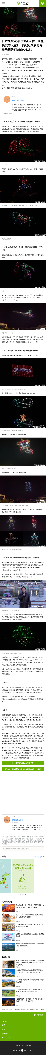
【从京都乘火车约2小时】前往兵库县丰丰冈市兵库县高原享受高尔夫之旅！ (30, 990)
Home (4, 1021)
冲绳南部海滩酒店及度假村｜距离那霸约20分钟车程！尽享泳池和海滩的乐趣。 (29, 971)
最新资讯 (5, 1033)
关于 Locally (6, 1037)
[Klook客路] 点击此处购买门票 (23, 763)
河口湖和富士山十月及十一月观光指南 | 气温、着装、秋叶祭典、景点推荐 (30, 906)
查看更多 (38, 856)
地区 (3, 1025)
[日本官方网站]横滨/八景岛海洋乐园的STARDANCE (23, 769)
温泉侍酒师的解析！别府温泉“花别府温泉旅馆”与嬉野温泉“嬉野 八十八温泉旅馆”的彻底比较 (30, 962)
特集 (3, 1029)
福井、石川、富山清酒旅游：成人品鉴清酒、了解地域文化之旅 (29, 916)
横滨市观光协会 (18, 100)
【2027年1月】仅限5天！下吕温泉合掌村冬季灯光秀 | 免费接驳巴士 (29, 1000)
